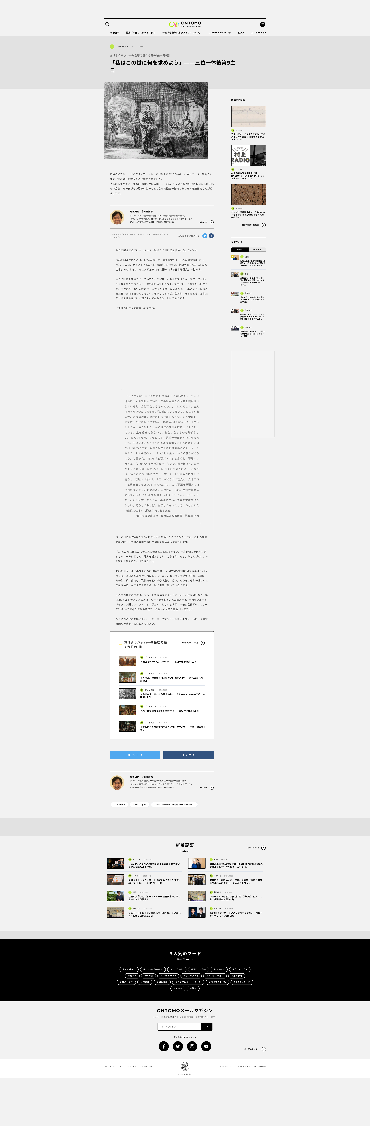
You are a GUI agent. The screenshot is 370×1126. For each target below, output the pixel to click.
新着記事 (114, 32)
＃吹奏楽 (148, 975)
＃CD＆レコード (242, 982)
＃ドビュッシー (198, 969)
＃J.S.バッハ (119, 804)
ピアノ (241, 32)
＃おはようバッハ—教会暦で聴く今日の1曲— (174, 804)
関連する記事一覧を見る (250, 225)
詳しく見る (203, 222)
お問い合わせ (226, 1066)
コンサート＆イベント (219, 32)
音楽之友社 (132, 1066)
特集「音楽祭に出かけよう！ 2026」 (182, 32)
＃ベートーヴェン (214, 975)
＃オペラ (178, 988)
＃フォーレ (219, 969)
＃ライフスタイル (217, 982)
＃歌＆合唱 (236, 975)
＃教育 (193, 988)
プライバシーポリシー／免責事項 (251, 1066)
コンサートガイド (260, 32)
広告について (148, 1066)
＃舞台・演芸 (126, 982)
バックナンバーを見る (189, 643)
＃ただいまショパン (153, 969)
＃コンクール (176, 969)
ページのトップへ (251, 1049)
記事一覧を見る (253, 848)
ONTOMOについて (113, 1066)
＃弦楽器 (144, 982)
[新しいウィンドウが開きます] (164, 1046)
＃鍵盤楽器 (162, 982)
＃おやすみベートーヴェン (188, 982)
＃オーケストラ (191, 975)
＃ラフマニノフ (239, 969)
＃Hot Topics (140, 804)
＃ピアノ (132, 975)
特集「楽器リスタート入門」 (141, 32)
